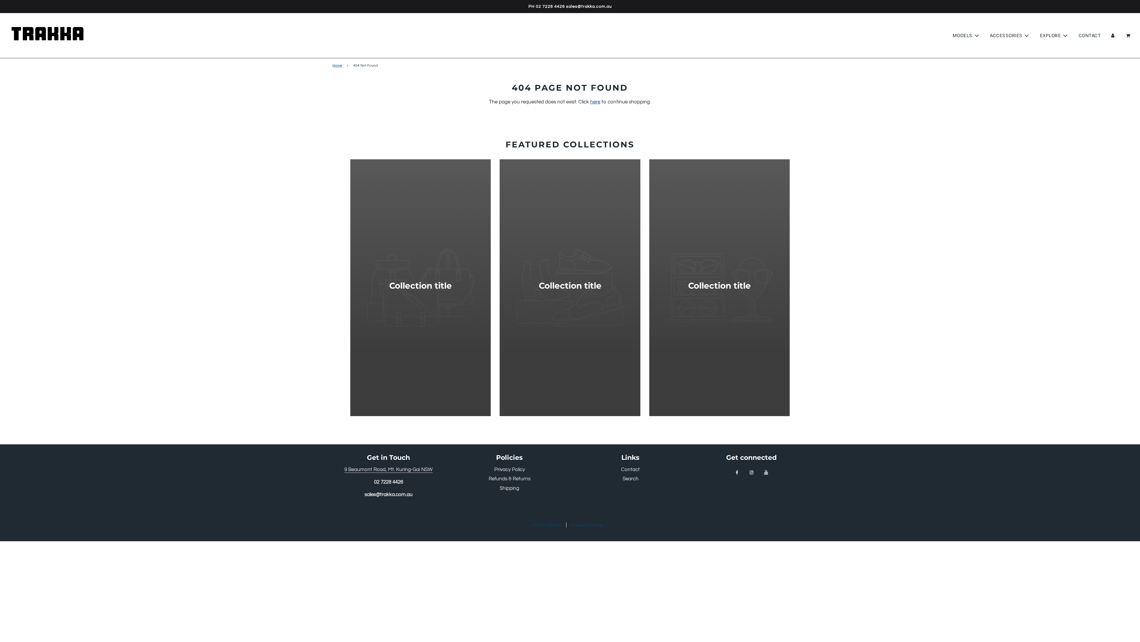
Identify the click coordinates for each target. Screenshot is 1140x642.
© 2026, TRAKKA (546, 525)
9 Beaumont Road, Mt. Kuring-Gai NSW (388, 469)
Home (337, 65)
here (595, 102)
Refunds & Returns (510, 479)
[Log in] (1112, 36)
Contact (1090, 35)
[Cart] (1128, 36)
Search (631, 479)
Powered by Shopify (587, 525)
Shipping (509, 488)
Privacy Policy (509, 469)
